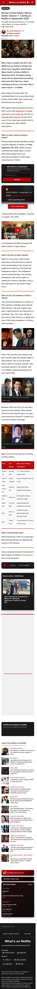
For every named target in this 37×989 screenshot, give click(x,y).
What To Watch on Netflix (17, 777)
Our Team (27, 934)
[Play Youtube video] (17, 230)
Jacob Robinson (15, 31)
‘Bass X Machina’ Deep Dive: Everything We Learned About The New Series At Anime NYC (22, 771)
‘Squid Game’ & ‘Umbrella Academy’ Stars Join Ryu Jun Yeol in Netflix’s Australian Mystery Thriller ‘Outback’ (21, 829)
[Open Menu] (3, 2)
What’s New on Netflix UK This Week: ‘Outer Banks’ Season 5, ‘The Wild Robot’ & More (21, 860)
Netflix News (5, 8)
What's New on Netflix (16, 748)
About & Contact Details (11, 934)
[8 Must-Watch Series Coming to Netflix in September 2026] (5, 780)
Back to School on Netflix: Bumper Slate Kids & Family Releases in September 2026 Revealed (20, 790)
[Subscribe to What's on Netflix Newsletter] (28, 2)
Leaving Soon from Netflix (17, 835)
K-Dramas (13, 816)
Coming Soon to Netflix (17, 787)
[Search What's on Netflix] (32, 2)
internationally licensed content (14, 117)
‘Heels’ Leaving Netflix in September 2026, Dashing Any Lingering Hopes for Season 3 (22, 839)
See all (30, 884)
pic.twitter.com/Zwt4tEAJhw (21, 195)
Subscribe (17, 179)
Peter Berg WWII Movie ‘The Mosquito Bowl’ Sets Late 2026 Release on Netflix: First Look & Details (21, 810)
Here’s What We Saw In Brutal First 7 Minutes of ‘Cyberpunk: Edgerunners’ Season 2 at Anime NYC (16, 599)
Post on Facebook (24, 565)
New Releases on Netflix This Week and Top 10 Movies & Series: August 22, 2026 (22, 752)
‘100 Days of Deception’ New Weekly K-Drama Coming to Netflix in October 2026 (21, 849)
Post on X (13, 565)
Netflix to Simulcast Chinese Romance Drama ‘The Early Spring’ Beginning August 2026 (21, 800)
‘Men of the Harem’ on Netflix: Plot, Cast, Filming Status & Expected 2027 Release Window (21, 820)
